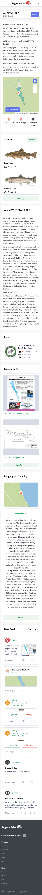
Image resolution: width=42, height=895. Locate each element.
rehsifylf (15, 700)
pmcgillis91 (15, 672)
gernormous (16, 762)
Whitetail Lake (21, 513)
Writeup (15, 640)
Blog (2, 862)
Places (3, 876)
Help (3, 854)
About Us (4, 846)
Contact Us (5, 850)
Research (4, 884)
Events (3, 872)
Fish (2, 880)
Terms (3, 858)
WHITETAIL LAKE (18, 705)
